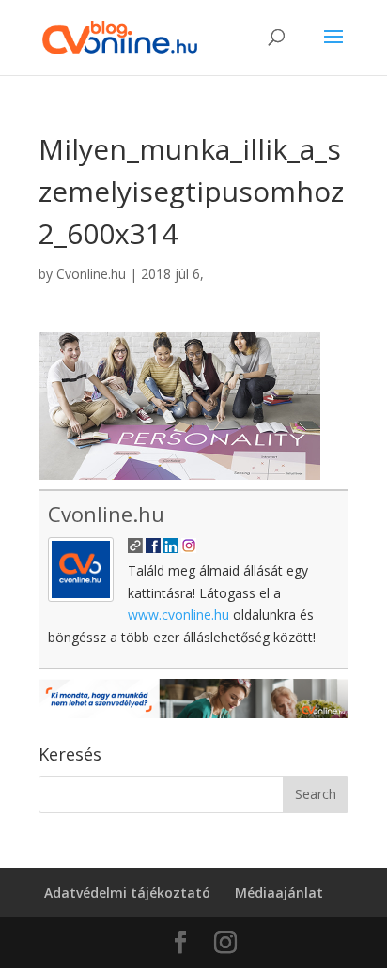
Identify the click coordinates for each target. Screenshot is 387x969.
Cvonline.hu (91, 274)
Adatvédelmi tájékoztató (127, 892)
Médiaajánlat (279, 892)
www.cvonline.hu (178, 614)
